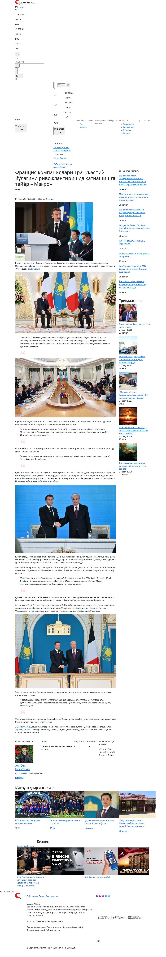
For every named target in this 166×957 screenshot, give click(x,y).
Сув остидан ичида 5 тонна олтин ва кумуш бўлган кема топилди (132, 466)
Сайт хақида (59, 164)
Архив (62, 167)
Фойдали (59, 154)
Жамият (59, 143)
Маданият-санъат (100, 122)
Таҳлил (63, 158)
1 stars (111, 755)
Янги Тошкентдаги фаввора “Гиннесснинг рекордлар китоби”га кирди (132, 359)
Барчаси (127, 175)
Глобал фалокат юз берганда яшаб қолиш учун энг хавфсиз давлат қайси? (133, 430)
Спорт (56, 158)
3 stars (109, 752)
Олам (56, 147)
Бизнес (69, 164)
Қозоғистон (46, 746)
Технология (128, 124)
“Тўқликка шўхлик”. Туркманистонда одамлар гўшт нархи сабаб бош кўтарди (134, 395)
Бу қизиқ (127, 130)
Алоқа (56, 167)
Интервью (65, 150)
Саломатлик (129, 127)
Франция (56, 746)
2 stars (102, 755)
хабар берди (34, 269)
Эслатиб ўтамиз (22, 726)
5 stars (104, 749)
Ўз (17, 76)
